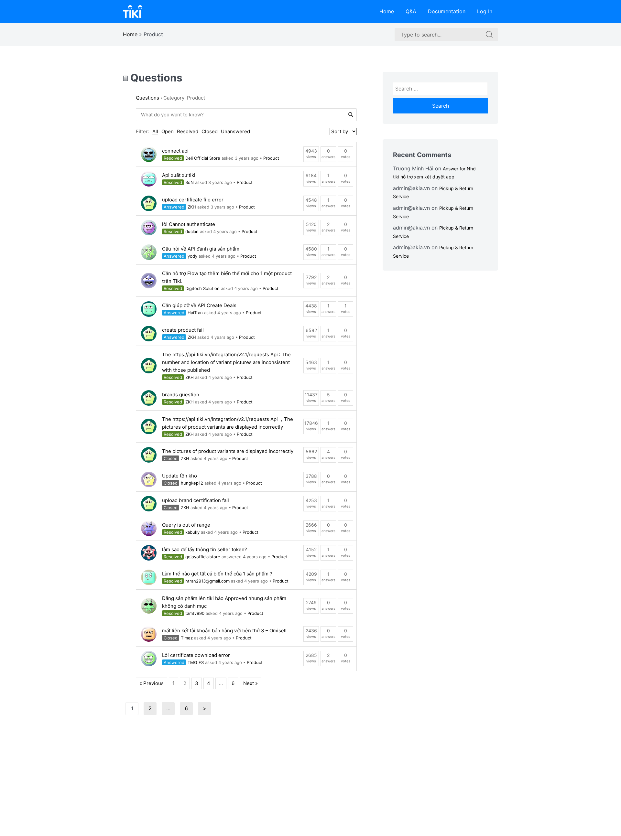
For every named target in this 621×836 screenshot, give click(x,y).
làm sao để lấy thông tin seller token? (204, 549)
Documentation (446, 11)
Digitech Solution (202, 288)
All (155, 131)
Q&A (411, 11)
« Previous (151, 683)
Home (386, 11)
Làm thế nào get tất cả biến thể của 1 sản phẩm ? (217, 574)
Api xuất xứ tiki (178, 175)
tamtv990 (194, 613)
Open (167, 131)
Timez (187, 637)
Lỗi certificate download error (196, 655)
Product (271, 158)
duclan (192, 231)
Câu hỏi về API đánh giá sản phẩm (200, 249)
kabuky (192, 532)
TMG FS (196, 662)
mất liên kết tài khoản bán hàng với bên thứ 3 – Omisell (224, 630)
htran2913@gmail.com (207, 581)
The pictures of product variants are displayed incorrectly (227, 451)
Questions (155, 77)
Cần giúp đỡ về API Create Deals (199, 305)
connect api (175, 151)
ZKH (192, 206)
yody (192, 256)
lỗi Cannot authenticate (188, 224)
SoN (189, 182)
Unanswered (235, 131)
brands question (180, 394)
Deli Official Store (202, 158)
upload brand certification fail (195, 500)
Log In (484, 11)
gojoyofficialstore (202, 556)
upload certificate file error (192, 200)
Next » (250, 683)
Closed (210, 131)
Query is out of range (186, 525)
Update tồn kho (179, 476)
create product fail (183, 330)
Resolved (187, 131)
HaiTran (195, 312)
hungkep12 (192, 483)
